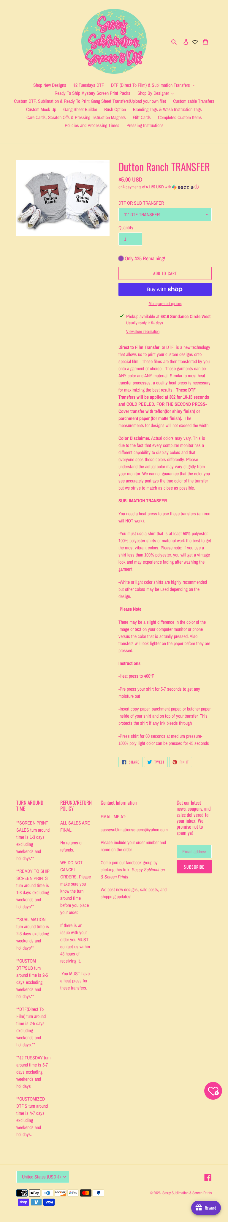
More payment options (165, 303)
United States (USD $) (41, 1176)
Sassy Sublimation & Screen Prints (187, 1192)
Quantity (125, 227)
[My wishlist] (195, 41)
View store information (142, 331)
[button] (158, 187)
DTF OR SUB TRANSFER (141, 203)
